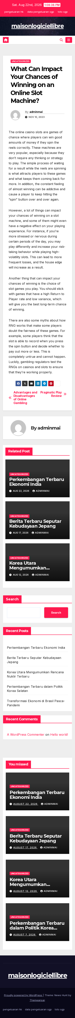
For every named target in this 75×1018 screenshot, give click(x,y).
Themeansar (37, 1000)
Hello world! (59, 734)
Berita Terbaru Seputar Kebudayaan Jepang (35, 523)
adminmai (35, 112)
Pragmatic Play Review (51, 394)
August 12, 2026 (25, 891)
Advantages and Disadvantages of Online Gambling (25, 398)
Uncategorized (21, 61)
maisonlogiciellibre (37, 26)
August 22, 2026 (25, 803)
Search (12, 599)
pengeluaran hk (13, 11)
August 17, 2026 (25, 847)
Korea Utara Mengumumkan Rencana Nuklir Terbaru (36, 567)
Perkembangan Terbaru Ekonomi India (36, 482)
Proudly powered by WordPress (23, 995)
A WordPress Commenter (25, 734)
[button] (61, 40)
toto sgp (63, 11)
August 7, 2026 (24, 934)
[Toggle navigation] (68, 40)
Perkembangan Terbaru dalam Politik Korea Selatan (37, 927)
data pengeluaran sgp (40, 11)
